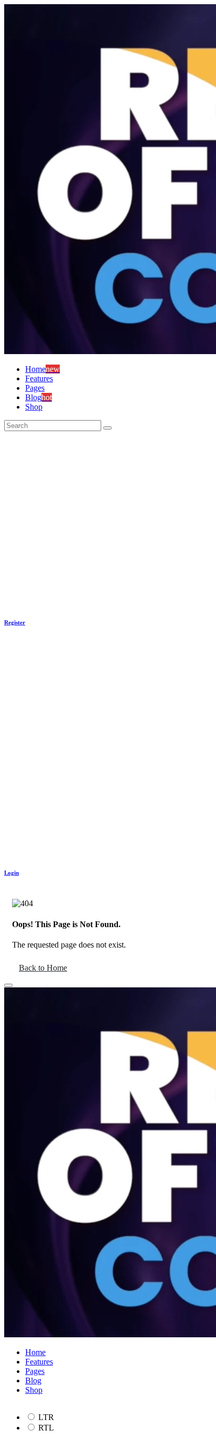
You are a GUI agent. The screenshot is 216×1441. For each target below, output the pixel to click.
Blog (33, 1380)
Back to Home (43, 967)
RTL (46, 1427)
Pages (35, 387)
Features (39, 378)
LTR (46, 1417)
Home (35, 1352)
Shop (33, 406)
